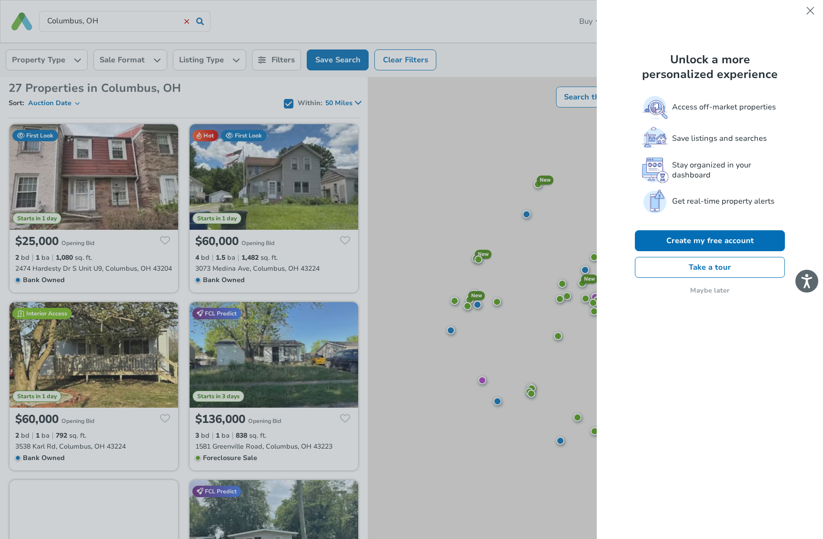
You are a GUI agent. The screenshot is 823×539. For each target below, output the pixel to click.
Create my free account (710, 240)
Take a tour (710, 267)
